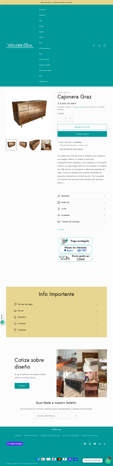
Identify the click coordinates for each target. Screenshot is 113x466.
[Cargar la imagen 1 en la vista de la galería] (11, 145)
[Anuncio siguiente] (106, 2)
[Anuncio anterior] (6, 2)
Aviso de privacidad (71, 435)
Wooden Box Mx (17, 464)
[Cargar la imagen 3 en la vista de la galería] (34, 145)
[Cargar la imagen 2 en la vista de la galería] (23, 145)
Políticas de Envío (31, 435)
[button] (94, 45)
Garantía (18, 435)
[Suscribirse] (75, 416)
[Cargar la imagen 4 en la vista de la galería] (46, 145)
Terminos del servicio (89, 435)
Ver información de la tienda (71, 149)
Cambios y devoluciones (50, 435)
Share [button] (62, 229)
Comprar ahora (82, 134)
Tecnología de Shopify (30, 464)
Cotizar (22, 385)
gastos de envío (80, 107)
